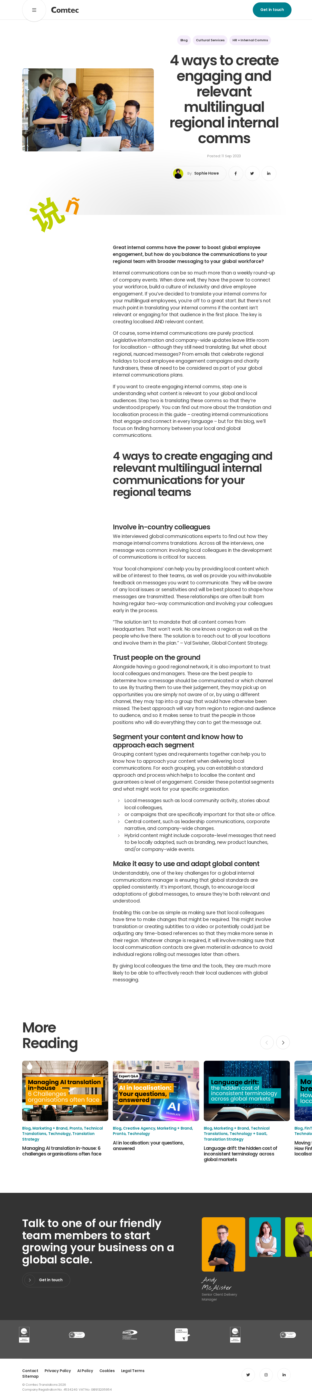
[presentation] (267, 1042)
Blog (184, 40)
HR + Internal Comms (250, 40)
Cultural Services (210, 40)
